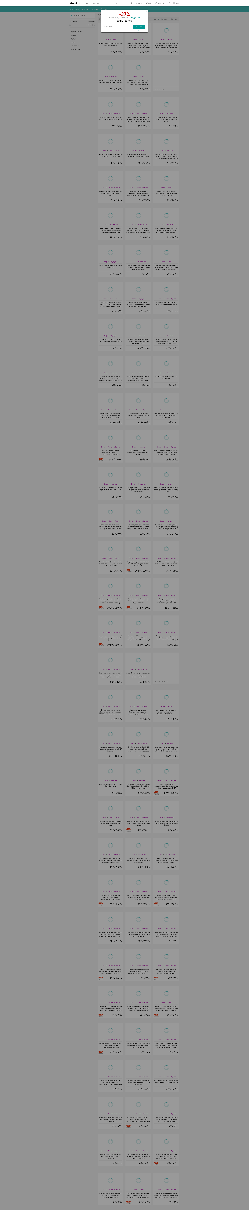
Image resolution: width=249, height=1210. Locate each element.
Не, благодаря (141, 30)
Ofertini (76, 3)
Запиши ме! (138, 26)
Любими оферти (137, 3)
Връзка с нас (160, 3)
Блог (149, 3)
